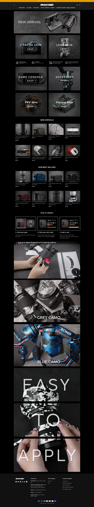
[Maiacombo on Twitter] (18, 481)
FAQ (49, 483)
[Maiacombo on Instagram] (22, 481)
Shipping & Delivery (67, 483)
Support (53, 7)
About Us (50, 481)
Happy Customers (71, 7)
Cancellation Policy (67, 489)
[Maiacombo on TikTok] (24, 481)
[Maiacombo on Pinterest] (20, 481)
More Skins (36, 7)
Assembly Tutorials (61, 7)
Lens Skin (29, 7)
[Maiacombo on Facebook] (16, 481)
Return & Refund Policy (68, 487)
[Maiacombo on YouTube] (26, 481)
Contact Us (65, 481)
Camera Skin (22, 7)
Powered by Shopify (50, 503)
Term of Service (66, 485)
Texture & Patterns (45, 7)
